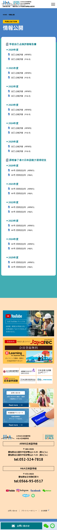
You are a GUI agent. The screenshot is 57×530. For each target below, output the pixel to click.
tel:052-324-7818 (28, 459)
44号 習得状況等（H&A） (22, 175)
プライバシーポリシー (29, 510)
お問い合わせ (12, 510)
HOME (5, 14)
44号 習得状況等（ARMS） (23, 170)
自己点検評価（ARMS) (21, 110)
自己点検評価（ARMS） (22, 54)
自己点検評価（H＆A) (20, 59)
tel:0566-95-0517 (28, 481)
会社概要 (44, 510)
